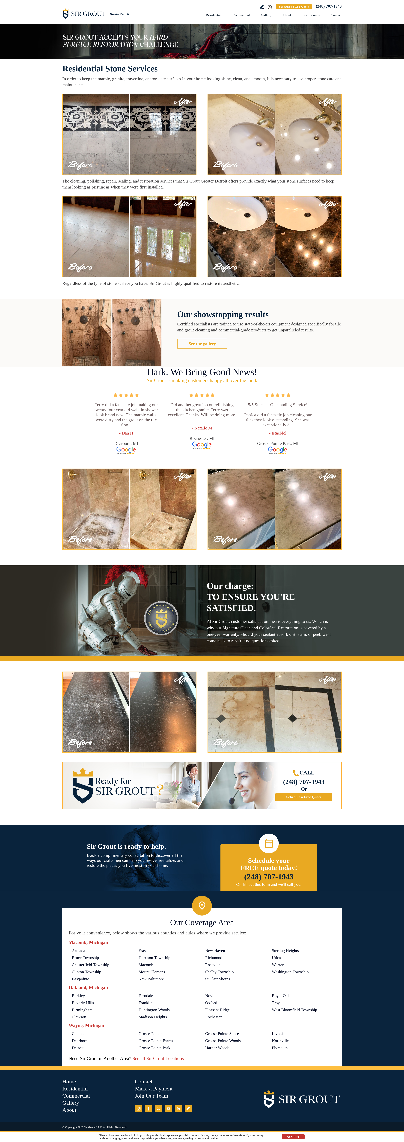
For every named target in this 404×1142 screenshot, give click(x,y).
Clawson (79, 1017)
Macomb (146, 964)
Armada (78, 950)
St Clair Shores (217, 979)
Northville (280, 1040)
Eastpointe (80, 979)
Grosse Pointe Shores (223, 1033)
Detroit (77, 1048)
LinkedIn (178, 1108)
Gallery (266, 15)
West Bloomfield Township (294, 1010)
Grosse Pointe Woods (223, 1040)
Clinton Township (86, 972)
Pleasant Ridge (217, 1010)
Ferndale (146, 995)
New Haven (215, 950)
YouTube (168, 1108)
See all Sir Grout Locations (158, 1058)
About (286, 15)
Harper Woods (217, 1048)
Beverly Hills (83, 1002)
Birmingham (82, 1010)
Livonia (278, 1033)
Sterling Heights (285, 950)
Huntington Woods (154, 1010)
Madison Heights (153, 1017)
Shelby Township (219, 972)
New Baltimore (151, 979)
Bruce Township (85, 957)
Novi (209, 995)
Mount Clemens (152, 972)
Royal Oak (281, 995)
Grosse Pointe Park (154, 1048)
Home (69, 1081)
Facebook (148, 1108)
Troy (276, 1002)
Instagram (138, 1108)
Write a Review (262, 7)
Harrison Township (154, 957)
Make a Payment (154, 1089)
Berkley (78, 995)
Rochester (213, 1017)
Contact (336, 15)
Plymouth (280, 1048)
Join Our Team (151, 1096)
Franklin (145, 1002)
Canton (78, 1033)
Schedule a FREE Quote (294, 6)
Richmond (213, 957)
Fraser (144, 950)
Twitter (158, 1108)
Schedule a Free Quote (303, 797)
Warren (278, 964)
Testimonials (311, 15)
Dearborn (80, 1040)
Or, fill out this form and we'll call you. (268, 884)
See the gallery (202, 343)
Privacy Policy (209, 1135)
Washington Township (290, 972)
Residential (214, 15)
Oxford (211, 1002)
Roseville (213, 964)
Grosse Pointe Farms (156, 1040)
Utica (276, 957)
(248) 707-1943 (329, 6)
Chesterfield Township (90, 964)
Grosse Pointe (150, 1033)
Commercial (241, 15)
